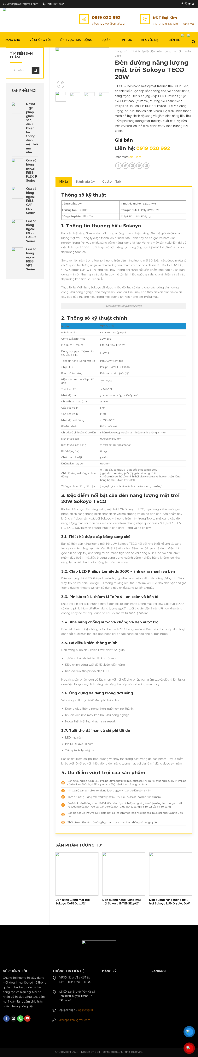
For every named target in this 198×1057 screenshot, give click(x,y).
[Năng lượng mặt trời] (22, 20)
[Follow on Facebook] (182, 4)
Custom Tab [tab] (111, 181)
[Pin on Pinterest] (139, 165)
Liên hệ (174, 39)
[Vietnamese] (190, 35)
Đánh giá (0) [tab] (85, 181)
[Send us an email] (193, 4)
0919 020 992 (106, 17)
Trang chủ (11, 39)
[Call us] (20, 1018)
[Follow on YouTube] (27, 1018)
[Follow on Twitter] (189, 4)
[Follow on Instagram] (186, 4)
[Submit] (35, 70)
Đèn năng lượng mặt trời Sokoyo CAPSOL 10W (72, 901)
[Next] (103, 68)
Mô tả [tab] (63, 181)
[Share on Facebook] (118, 165)
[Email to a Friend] (132, 165)
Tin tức (126, 39)
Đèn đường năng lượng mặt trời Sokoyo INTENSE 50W (121, 901)
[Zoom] (60, 84)
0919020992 (67, 1010)
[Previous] (61, 68)
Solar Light (134, 156)
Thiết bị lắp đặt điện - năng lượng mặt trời (156, 51)
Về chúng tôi (40, 39)
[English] (184, 35)
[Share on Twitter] (125, 165)
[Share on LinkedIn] (146, 165)
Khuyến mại (150, 39)
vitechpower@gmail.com (109, 23)
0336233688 (86, 1010)
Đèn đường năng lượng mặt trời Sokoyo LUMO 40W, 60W (169, 901)
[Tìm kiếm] (193, 42)
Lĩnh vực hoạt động (76, 39)
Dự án (106, 39)
